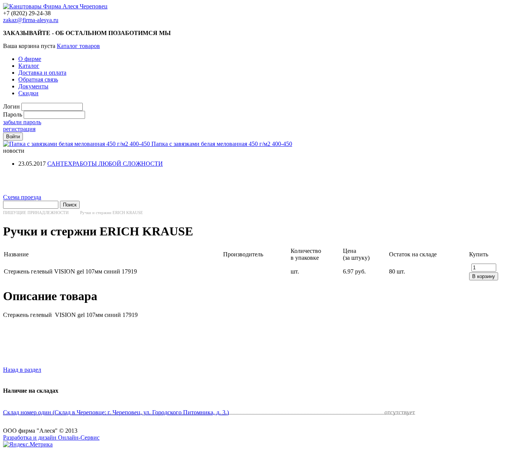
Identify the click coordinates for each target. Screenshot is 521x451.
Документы (33, 86)
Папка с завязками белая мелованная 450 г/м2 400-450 (221, 144)
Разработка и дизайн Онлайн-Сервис (51, 437)
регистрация (19, 129)
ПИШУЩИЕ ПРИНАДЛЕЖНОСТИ (36, 212)
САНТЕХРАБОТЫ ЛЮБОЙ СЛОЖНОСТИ (105, 163)
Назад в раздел (22, 369)
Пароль (12, 114)
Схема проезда (22, 197)
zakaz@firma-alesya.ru (30, 20)
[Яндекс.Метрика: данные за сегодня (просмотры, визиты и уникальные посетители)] (28, 444)
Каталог (28, 65)
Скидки (28, 93)
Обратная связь (38, 79)
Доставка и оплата (42, 72)
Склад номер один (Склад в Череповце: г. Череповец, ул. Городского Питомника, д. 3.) (116, 412)
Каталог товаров (78, 46)
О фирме (29, 59)
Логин (11, 106)
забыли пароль (22, 122)
